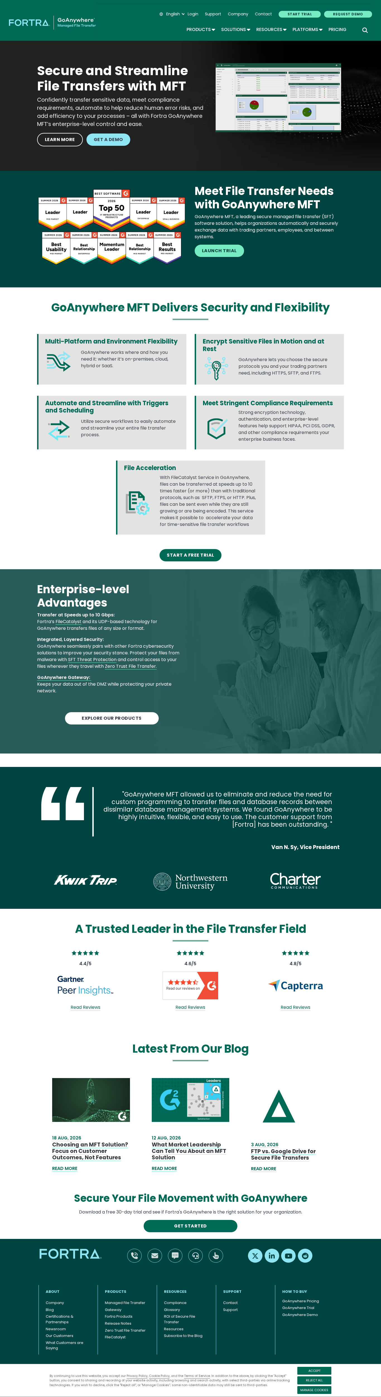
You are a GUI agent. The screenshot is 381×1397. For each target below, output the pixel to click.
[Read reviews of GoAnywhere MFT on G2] (190, 985)
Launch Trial (219, 250)
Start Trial (300, 14)
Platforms (307, 29)
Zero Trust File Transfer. (131, 666)
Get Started (190, 1226)
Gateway (113, 1309)
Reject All (314, 1380)
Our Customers (59, 1335)
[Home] (52, 22)
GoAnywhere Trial (298, 1307)
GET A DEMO (108, 139)
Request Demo (348, 14)
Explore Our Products (112, 718)
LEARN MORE (60, 139)
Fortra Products (118, 1316)
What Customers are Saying (64, 1345)
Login (193, 14)
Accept (314, 1371)
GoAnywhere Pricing (300, 1301)
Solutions (235, 29)
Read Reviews (85, 1007)
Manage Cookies (314, 1390)
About (52, 1291)
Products (200, 29)
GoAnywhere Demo (300, 1314)
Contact (263, 14)
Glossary (172, 1309)
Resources (271, 29)
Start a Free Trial (190, 555)
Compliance (175, 1302)
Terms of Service (197, 1376)
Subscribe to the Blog (183, 1335)
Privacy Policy (137, 1376)
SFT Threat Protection (92, 659)
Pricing (337, 29)
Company (238, 14)
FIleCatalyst (115, 1337)
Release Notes (118, 1323)
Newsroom (56, 1329)
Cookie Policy (159, 1376)
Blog (50, 1309)
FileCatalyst (68, 621)
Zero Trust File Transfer (125, 1330)
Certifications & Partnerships (59, 1319)
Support (213, 14)
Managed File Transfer (125, 1302)
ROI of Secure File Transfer (179, 1319)
